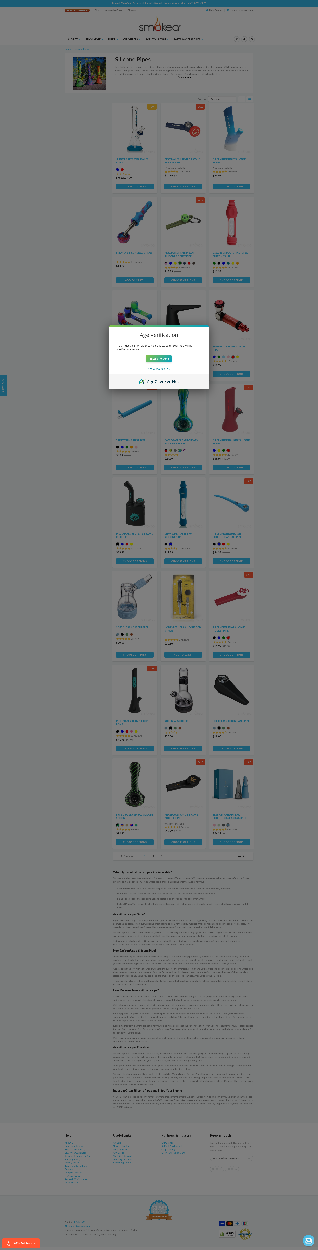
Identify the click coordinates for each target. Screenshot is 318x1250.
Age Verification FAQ (159, 368)
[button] (308, 1240)
